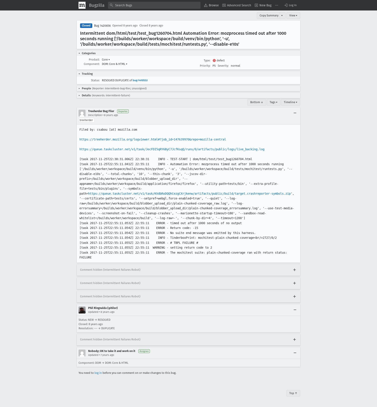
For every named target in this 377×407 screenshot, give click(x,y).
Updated (93, 311)
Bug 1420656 (102, 26)
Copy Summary (269, 15)
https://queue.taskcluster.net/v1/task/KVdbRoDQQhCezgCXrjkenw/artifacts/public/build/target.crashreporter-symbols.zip (189, 193)
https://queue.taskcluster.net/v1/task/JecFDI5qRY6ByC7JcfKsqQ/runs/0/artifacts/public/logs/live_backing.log (171, 149)
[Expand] (294, 270)
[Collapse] (294, 113)
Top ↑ (293, 393)
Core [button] (106, 59)
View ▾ (293, 15)
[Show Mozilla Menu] (82, 5)
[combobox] (154, 5)
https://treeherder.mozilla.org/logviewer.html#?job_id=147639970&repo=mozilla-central (152, 139)
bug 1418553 (140, 80)
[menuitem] (211, 5)
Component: (92, 64)
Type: (207, 60)
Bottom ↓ (256, 102)
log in (98, 372)
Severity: (223, 65)
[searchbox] (154, 5)
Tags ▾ (274, 102)
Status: (95, 80)
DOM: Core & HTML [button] (114, 64)
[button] (290, 5)
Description (95, 115)
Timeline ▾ (290, 102)
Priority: (205, 65)
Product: (94, 59)
